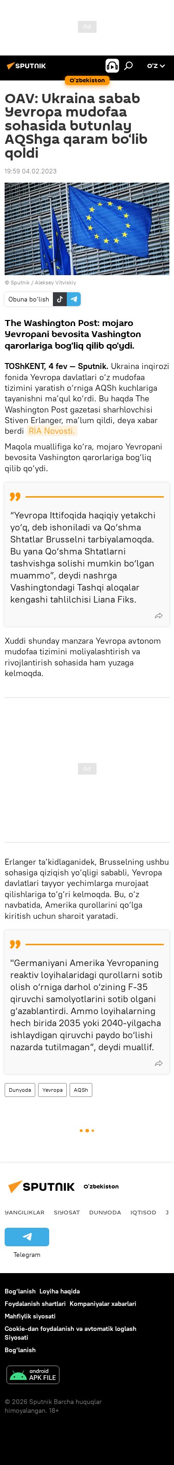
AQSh (81, 1089)
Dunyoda (20, 1089)
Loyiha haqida (59, 1291)
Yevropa (52, 1089)
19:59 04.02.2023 (31, 171)
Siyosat (67, 1212)
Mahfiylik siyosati (30, 1316)
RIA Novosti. (52, 430)
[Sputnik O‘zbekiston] (28, 69)
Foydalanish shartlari (35, 1303)
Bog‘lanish (20, 1291)
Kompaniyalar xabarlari (103, 1303)
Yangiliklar (25, 1212)
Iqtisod (143, 1212)
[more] (158, 615)
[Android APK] (32, 1376)
